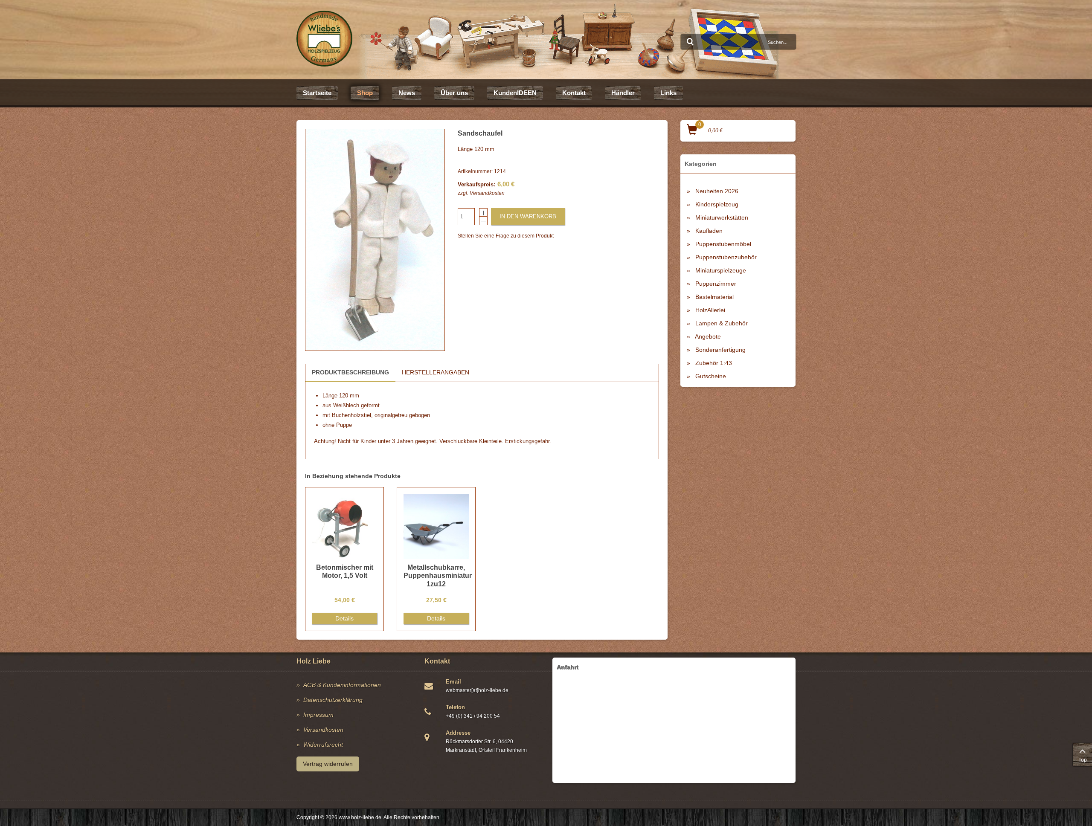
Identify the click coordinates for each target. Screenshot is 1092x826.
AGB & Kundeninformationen (342, 684)
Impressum (318, 714)
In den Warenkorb (528, 216)
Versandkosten (487, 193)
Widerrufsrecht (323, 744)
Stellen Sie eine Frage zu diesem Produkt (506, 236)
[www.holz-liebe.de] (324, 39)
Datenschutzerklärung (333, 699)
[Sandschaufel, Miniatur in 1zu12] (374, 240)
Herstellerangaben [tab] (435, 372)
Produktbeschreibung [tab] (350, 372)
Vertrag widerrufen (328, 763)
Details (344, 618)
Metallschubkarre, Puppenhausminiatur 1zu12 (438, 576)
